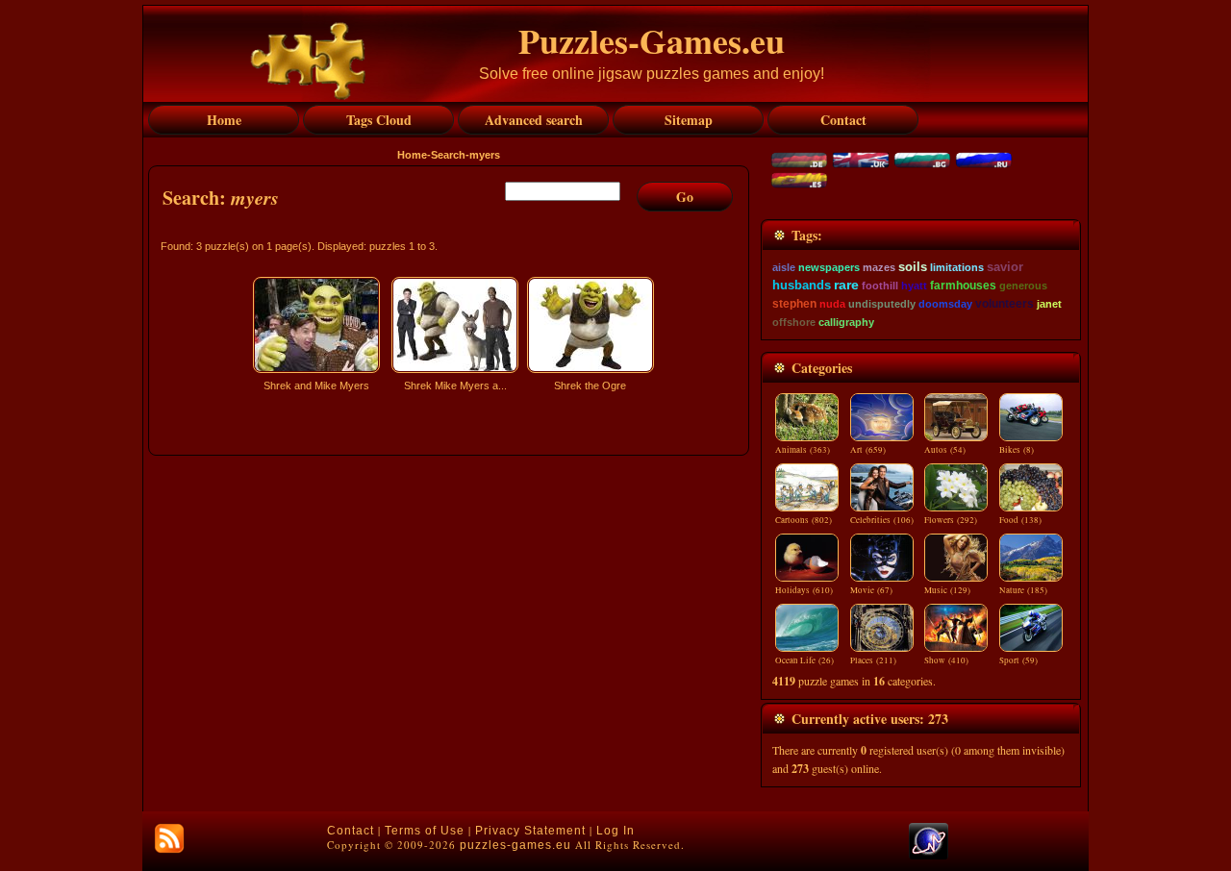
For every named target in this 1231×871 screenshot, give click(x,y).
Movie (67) (871, 590)
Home (412, 155)
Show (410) (946, 660)
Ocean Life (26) (804, 660)
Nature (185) (1023, 590)
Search (448, 155)
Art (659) (868, 450)
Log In (615, 830)
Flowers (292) (950, 520)
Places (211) (873, 660)
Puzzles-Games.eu (651, 40)
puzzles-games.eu (515, 845)
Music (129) (947, 590)
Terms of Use (425, 830)
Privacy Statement (530, 830)
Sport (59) (1018, 660)
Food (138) (1020, 520)
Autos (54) (945, 450)
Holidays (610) (804, 590)
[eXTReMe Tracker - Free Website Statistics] (928, 855)
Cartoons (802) (803, 520)
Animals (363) (802, 450)
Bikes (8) (1016, 450)
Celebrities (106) (882, 520)
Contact (350, 830)
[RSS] (169, 838)
